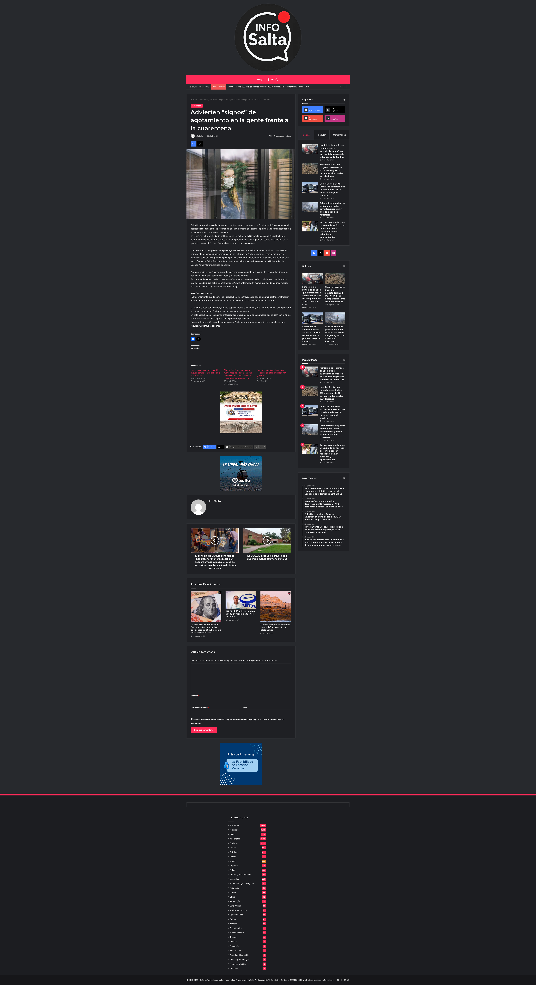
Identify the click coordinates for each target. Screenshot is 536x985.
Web (245, 707)
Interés (233, 892)
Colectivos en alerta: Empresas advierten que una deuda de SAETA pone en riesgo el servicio (332, 190)
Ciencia (233, 941)
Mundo (233, 861)
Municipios (234, 830)
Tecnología (235, 901)
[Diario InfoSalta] (268, 38)
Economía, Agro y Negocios (242, 883)
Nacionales (235, 839)
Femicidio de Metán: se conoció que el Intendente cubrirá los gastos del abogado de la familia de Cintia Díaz (332, 151)
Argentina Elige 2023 (239, 955)
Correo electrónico (200, 707)
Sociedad (234, 843)
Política (233, 857)
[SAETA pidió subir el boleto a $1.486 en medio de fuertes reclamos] (241, 600)
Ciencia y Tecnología (239, 959)
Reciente (306, 135)
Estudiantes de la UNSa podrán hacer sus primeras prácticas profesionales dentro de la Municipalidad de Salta (276, 87)
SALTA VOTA (235, 950)
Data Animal (235, 906)
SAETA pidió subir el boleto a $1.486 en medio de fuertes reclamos (240, 614)
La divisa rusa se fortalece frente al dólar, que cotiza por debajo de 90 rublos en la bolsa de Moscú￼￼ (206, 628)
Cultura (233, 919)
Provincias (234, 888)
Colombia (234, 968)
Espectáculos (236, 928)
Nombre (195, 695)
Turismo (233, 937)
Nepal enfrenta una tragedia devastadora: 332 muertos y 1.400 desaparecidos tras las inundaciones (331, 170)
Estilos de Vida (236, 915)
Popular (322, 135)
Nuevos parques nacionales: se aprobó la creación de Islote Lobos (275, 627)
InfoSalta (199, 136)
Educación (234, 946)
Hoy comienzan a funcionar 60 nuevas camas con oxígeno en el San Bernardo (205, 373)
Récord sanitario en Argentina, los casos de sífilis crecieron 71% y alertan (271, 373)
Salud (232, 870)
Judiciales (234, 879)
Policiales (234, 852)
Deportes (234, 865)
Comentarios (339, 135)
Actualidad (203, 99)
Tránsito (233, 924)
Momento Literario (238, 964)
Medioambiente (237, 933)
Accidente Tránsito (238, 910)
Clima (232, 897)
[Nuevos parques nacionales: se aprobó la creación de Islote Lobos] (275, 606)
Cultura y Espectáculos (240, 874)
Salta (232, 834)
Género (233, 848)
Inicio (194, 99)
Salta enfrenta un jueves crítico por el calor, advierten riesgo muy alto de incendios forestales (332, 209)
